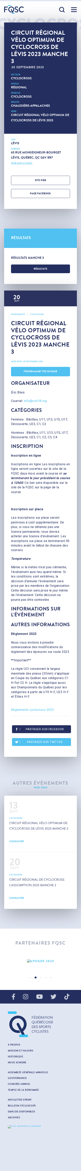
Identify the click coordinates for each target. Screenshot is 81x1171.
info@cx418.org (35, 401)
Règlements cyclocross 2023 (32, 710)
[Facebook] (13, 997)
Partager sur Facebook (45, 729)
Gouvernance (17, 1078)
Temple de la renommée (23, 1090)
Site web (40, 180)
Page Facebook (40, 193)
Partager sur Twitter (45, 742)
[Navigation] (74, 10)
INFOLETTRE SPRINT (20, 1100)
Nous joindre (17, 1062)
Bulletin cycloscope (22, 1105)
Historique (15, 1056)
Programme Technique (40, 371)
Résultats (40, 269)
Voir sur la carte (21, 163)
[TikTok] (66, 997)
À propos (14, 1045)
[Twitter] (53, 997)
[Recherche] (62, 10)
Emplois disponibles (21, 1111)
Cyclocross (21, 78)
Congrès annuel (19, 1084)
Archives (14, 1117)
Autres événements (40, 783)
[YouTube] (39, 997)
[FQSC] (14, 9)
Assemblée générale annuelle (28, 1072)
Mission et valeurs (20, 1050)
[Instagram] (25, 997)
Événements (18, 314)
